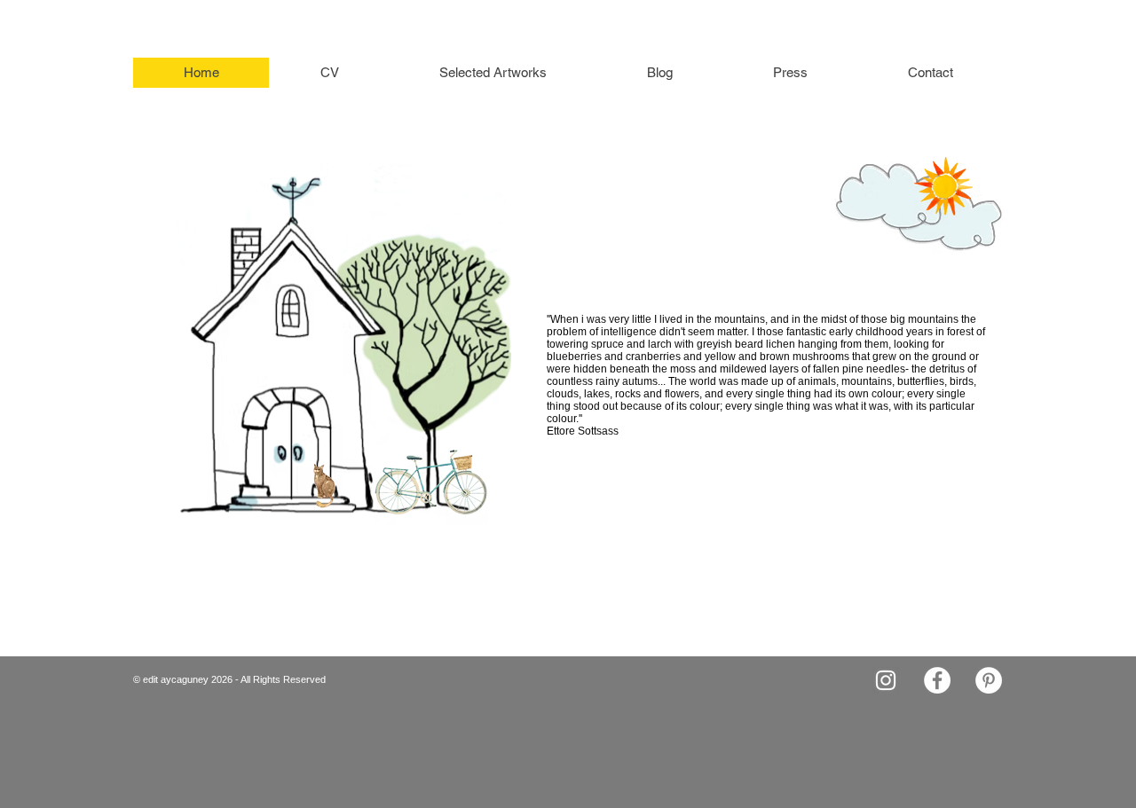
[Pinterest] (988, 680)
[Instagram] (885, 680)
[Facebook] (937, 680)
